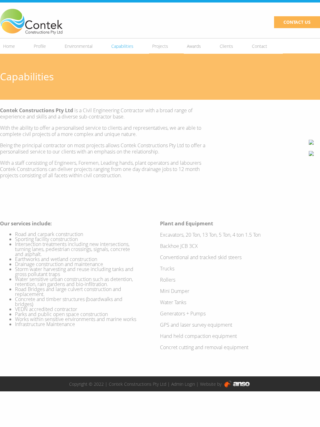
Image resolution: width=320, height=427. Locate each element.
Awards (194, 46)
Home (9, 46)
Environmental (78, 46)
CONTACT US (297, 22)
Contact (259, 46)
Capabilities (122, 46)
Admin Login (183, 384)
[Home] (31, 22)
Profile (40, 46)
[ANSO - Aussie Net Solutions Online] (237, 384)
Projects (160, 46)
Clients (226, 46)
